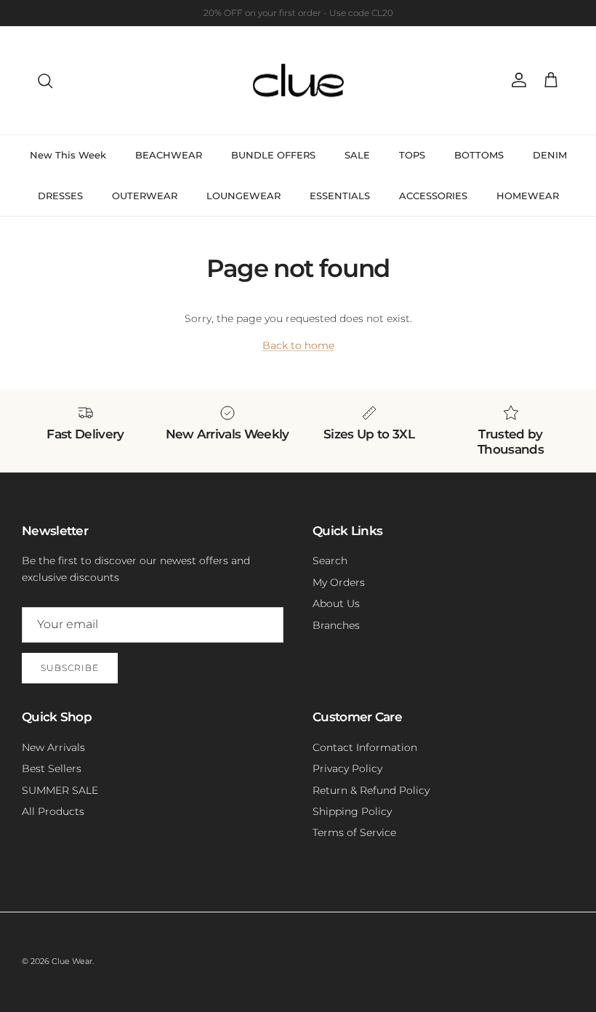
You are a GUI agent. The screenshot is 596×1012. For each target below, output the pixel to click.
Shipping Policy (352, 811)
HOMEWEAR (527, 195)
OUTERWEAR (144, 195)
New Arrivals (53, 747)
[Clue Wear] (298, 81)
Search (330, 560)
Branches (336, 625)
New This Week (68, 155)
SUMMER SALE (60, 790)
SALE (357, 155)
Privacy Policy (347, 768)
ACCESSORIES (433, 195)
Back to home (298, 345)
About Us (336, 603)
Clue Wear (72, 961)
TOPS (412, 155)
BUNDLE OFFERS (273, 155)
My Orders (339, 582)
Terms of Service (354, 832)
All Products (53, 811)
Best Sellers (51, 768)
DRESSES (60, 195)
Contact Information (365, 747)
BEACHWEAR (168, 155)
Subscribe (70, 667)
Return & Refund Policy (371, 790)
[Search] (45, 80)
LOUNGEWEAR (243, 195)
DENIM (550, 155)
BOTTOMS (479, 155)
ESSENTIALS (340, 195)
